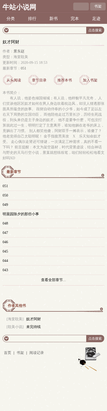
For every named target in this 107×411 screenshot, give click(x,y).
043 (5, 270)
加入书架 (90, 80)
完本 (75, 18)
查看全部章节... (53, 280)
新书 (53, 18)
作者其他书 (17, 306)
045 (5, 251)
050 (5, 195)
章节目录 (39, 80)
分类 (10, 18)
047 (5, 233)
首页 (7, 353)
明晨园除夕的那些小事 (21, 214)
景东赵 (19, 51)
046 (5, 242)
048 (5, 223)
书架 (98, 6)
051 (23, 68)
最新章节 (13, 172)
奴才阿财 (33, 319)
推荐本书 (64, 80)
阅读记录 (36, 353)
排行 (32, 18)
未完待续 (33, 327)
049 (5, 205)
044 (5, 261)
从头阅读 (13, 80)
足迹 (96, 18)
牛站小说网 (19, 7)
